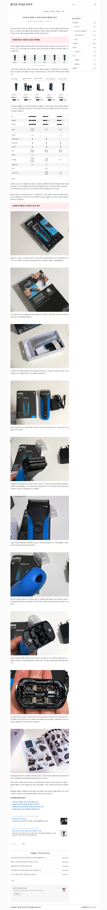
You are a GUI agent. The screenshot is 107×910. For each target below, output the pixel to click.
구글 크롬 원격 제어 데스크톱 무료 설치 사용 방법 (25, 870)
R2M (84, 39)
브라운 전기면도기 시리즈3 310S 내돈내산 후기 (40, 18)
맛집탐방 (84, 64)
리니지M (84, 27)
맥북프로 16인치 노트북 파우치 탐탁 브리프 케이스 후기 (28, 807)
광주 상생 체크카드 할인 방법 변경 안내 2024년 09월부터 (27, 858)
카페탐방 (84, 60)
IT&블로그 (58, 11)
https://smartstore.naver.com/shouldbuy (23, 828)
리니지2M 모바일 (84, 35)
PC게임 (52, 11)
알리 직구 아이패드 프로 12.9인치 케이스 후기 (26, 802)
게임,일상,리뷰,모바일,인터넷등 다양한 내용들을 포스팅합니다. (28, 890)
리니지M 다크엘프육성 (84, 31)
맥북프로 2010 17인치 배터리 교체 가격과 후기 (26, 804)
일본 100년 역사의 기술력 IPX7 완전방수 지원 (26, 831)
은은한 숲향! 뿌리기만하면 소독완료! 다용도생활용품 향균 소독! (30, 821)
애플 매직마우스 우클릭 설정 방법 (20, 866)
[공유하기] (16, 844)
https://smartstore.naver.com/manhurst (23, 816)
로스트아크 (84, 52)
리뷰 (63, 11)
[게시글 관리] (18, 844)
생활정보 (84, 68)
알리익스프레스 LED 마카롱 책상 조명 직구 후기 (26, 809)
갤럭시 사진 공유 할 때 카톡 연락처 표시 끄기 (23, 862)
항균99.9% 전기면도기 (19, 819)
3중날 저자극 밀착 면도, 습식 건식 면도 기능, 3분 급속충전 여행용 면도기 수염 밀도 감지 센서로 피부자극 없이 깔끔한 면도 (34, 834)
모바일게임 (46, 11)
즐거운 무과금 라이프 (20, 888)
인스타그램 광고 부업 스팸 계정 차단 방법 (22, 874)
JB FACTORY (93, 907)
